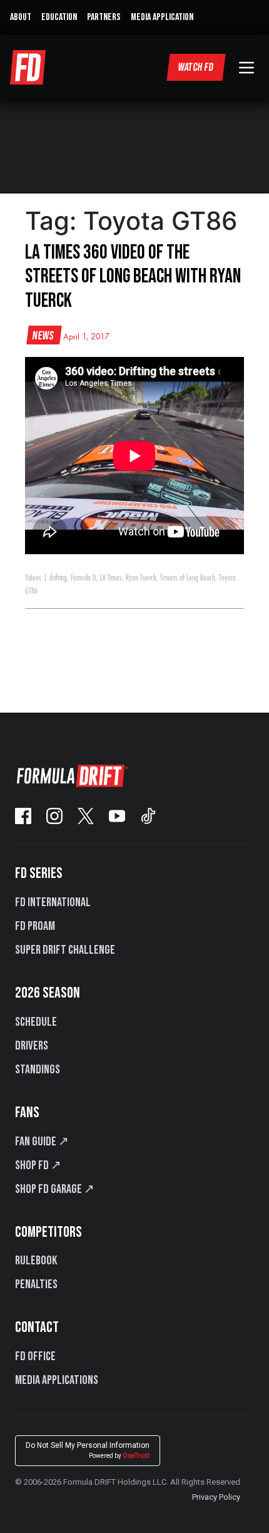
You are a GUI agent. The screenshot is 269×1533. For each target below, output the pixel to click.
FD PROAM (35, 926)
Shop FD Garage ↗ (54, 1189)
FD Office (35, 1356)
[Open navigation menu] (246, 67)
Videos (33, 578)
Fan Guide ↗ (42, 1141)
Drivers (31, 1045)
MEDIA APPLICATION (162, 17)
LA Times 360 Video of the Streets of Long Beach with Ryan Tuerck (133, 276)
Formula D (83, 578)
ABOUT (20, 17)
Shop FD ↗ (38, 1165)
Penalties (36, 1284)
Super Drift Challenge (65, 949)
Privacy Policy (216, 1497)
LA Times (111, 578)
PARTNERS (104, 17)
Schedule (36, 1022)
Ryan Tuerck (141, 578)
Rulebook (36, 1260)
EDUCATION (59, 17)
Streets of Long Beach (187, 578)
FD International (53, 902)
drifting (58, 578)
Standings (37, 1069)
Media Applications (56, 1380)
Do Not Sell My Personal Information (88, 1450)
